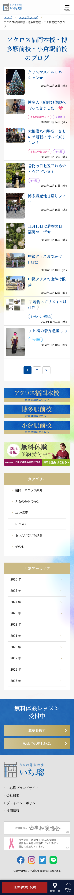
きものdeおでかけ (27, 501)
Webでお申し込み (37, 744)
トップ (8, 17)
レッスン (21, 524)
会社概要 (12, 795)
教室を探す (37, 730)
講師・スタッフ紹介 (29, 490)
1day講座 (21, 512)
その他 (19, 546)
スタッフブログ (28, 17)
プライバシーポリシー (22, 803)
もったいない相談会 (29, 535)
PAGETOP (68, 890)
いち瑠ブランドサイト (22, 788)
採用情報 (12, 811)
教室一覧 (55, 891)
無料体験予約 (24, 887)
